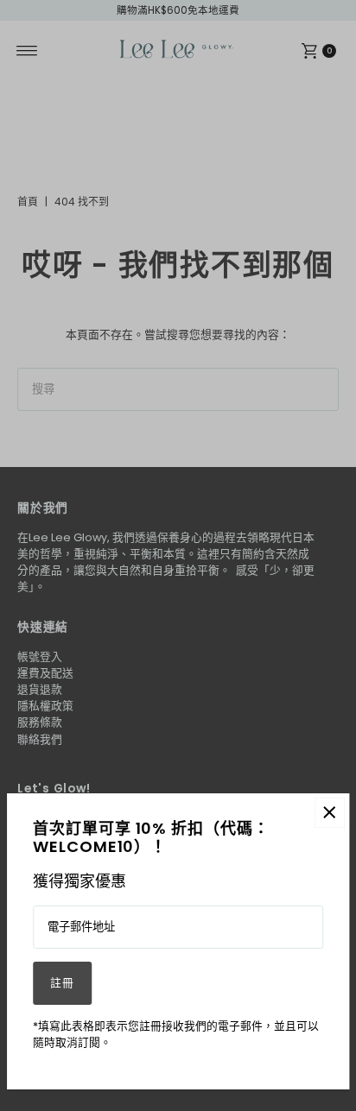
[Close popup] (330, 813)
